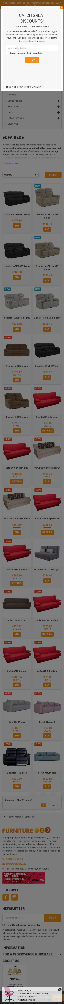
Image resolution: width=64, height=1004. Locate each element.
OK (33, 59)
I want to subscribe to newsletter (27, 53)
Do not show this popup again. (25, 87)
